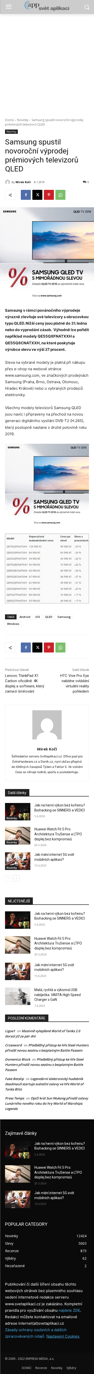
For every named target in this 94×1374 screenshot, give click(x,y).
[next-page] (16, 878)
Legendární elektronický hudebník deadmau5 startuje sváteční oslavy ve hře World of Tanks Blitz (44, 1084)
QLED (48, 617)
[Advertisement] (47, 63)
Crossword (13, 1045)
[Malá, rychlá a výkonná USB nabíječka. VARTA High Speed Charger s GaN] (17, 996)
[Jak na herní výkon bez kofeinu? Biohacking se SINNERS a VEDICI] (17, 811)
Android (25, 617)
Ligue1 (10, 1031)
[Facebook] (26, 195)
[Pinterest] (49, 195)
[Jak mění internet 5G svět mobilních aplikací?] (17, 861)
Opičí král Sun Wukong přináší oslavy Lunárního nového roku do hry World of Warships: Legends (46, 1103)
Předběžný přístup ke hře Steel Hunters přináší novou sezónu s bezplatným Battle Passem (44, 1064)
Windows (13, 624)
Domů (9, 120)
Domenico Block (17, 1059)
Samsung (64, 617)
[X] (37, 195)
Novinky (22, 120)
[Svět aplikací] (47, 6)
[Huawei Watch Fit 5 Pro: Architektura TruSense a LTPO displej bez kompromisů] (17, 835)
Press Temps (14, 1098)
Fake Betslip (14, 1079)
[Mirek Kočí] (8, 182)
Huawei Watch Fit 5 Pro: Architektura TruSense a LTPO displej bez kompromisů (58, 834)
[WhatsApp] (60, 195)
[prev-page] (8, 878)
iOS (37, 617)
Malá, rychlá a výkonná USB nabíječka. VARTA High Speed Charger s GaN (57, 995)
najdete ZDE (69, 1310)
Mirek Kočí (23, 182)
